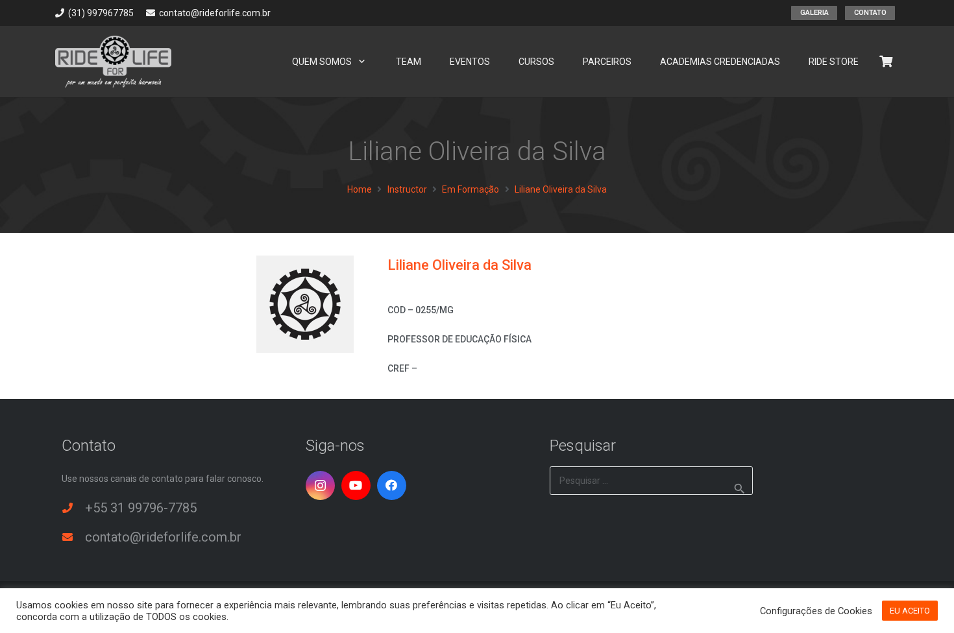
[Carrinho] (886, 61)
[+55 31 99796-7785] (73, 508)
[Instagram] (320, 485)
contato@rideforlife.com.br (163, 537)
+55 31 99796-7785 (141, 508)
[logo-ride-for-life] (113, 62)
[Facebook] (391, 485)
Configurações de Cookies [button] (816, 611)
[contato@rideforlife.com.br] (73, 537)
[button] (361, 61)
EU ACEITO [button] (910, 610)
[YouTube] (356, 485)
